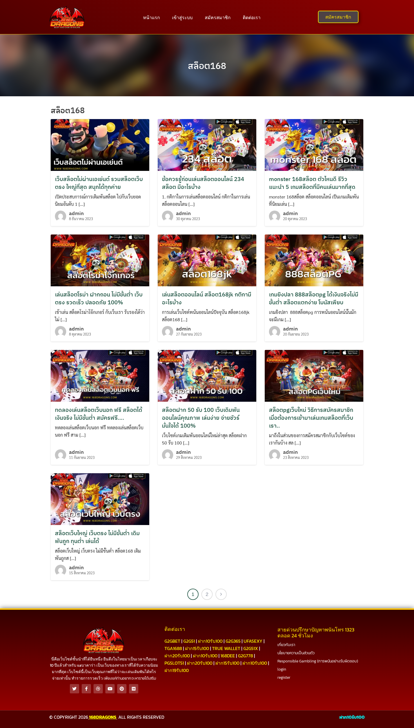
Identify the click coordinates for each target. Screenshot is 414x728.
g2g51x (250, 648)
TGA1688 (173, 648)
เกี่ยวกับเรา (286, 645)
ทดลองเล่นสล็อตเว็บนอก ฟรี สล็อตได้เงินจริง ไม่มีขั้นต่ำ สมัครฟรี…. (98, 413)
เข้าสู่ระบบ (182, 17)
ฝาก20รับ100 (177, 655)
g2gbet (172, 641)
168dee (228, 655)
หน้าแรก (151, 17)
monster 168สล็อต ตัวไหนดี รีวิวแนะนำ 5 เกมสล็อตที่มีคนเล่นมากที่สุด (312, 183)
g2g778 (245, 655)
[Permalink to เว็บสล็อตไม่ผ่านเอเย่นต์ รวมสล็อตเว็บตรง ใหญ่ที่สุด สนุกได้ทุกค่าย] (100, 144)
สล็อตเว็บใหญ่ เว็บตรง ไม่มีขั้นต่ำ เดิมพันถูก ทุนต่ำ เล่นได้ (97, 537)
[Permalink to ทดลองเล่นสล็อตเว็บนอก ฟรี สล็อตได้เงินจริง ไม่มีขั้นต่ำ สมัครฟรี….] (100, 375)
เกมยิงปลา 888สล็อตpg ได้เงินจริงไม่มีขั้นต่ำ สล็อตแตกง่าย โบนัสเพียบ (313, 298)
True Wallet (226, 648)
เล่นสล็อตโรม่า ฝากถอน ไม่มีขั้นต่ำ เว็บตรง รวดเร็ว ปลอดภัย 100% (99, 298)
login (281, 669)
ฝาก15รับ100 (197, 648)
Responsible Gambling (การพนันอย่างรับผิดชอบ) (317, 661)
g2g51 (189, 641)
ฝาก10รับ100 (210, 641)
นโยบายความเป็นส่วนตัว (296, 653)
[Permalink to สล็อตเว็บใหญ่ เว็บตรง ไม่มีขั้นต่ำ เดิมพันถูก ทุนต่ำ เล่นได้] (100, 498)
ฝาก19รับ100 (176, 670)
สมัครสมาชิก (218, 17)
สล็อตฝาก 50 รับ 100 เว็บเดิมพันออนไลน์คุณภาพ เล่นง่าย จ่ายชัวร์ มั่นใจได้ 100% (201, 417)
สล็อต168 (207, 66)
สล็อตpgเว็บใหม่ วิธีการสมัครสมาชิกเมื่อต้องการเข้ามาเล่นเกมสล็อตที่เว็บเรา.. (311, 417)
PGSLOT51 (174, 663)
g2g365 (233, 641)
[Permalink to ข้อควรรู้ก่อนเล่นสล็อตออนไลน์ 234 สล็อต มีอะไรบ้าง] (207, 144)
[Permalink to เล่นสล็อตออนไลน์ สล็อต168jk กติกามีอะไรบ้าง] (207, 260)
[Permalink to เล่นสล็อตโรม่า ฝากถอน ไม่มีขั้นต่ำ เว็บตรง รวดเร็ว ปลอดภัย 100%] (100, 260)
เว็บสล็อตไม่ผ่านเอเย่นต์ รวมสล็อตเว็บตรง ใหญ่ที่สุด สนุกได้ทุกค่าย (99, 183)
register (283, 677)
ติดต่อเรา (252, 17)
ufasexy (253, 641)
